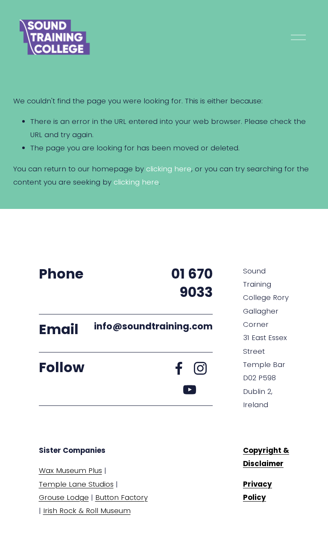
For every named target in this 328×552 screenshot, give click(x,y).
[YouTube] (189, 389)
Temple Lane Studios (76, 484)
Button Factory (121, 497)
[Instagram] (200, 368)
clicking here (168, 169)
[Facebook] (179, 368)
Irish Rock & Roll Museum (87, 510)
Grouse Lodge (64, 497)
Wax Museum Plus (70, 470)
